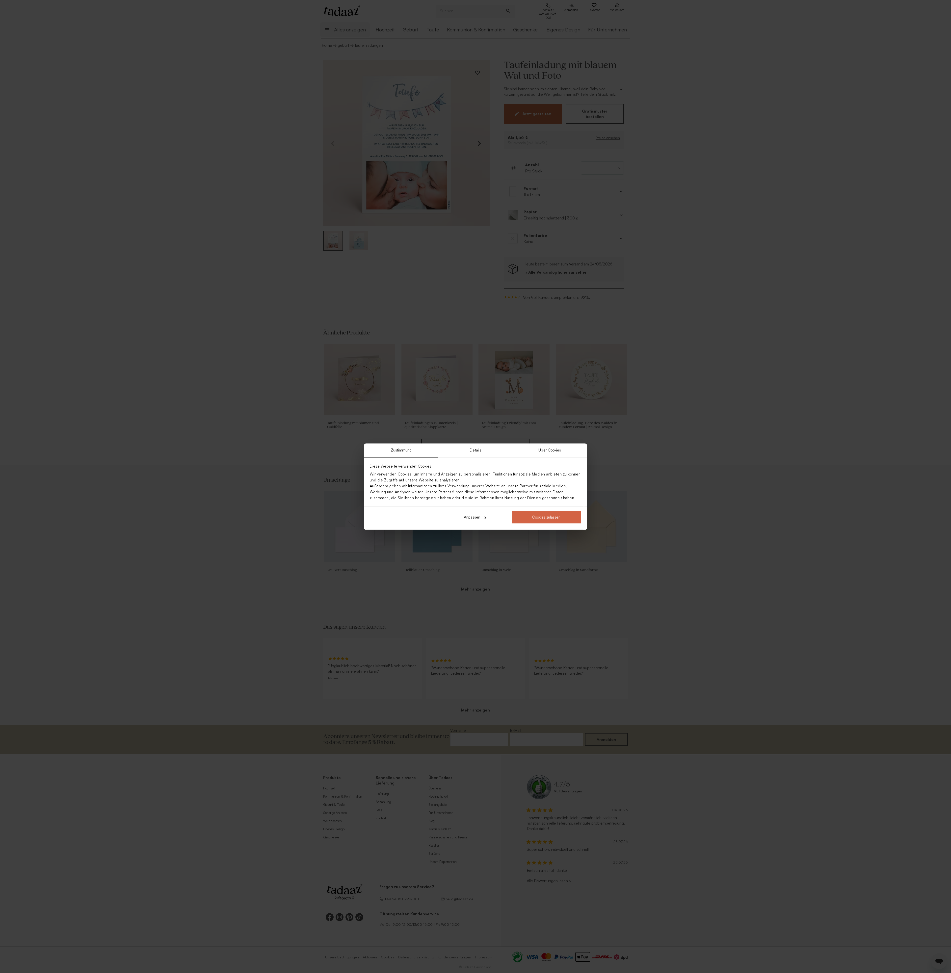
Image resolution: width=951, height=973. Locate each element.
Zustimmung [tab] (401, 450)
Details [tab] (475, 450)
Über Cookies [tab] (549, 450)
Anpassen (472, 517)
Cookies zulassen (546, 517)
